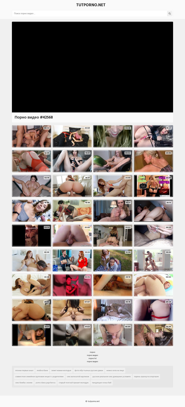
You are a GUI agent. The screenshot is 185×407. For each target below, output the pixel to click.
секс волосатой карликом (78, 376)
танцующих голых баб (101, 382)
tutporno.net (91, 5)
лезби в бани (42, 370)
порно (92, 352)
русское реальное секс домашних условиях (111, 376)
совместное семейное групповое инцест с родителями (39, 376)
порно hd (92, 358)
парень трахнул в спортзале (146, 376)
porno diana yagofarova (45, 382)
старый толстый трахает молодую (74, 382)
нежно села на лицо (115, 370)
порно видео (92, 355)
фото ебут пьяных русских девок (89, 370)
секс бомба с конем (23, 382)
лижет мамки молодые (61, 370)
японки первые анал (24, 370)
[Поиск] (169, 13)
